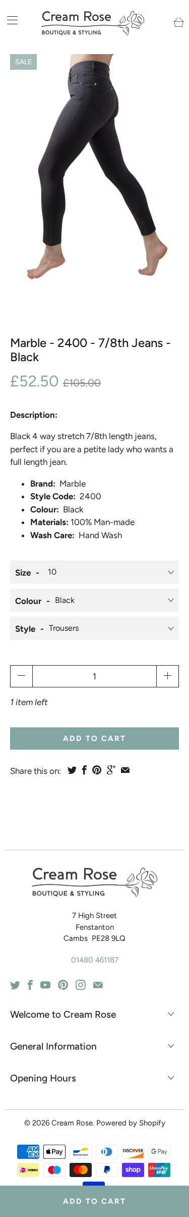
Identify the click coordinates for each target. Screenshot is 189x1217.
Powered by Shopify (130, 1122)
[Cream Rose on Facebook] (30, 985)
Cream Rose (72, 1122)
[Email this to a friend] (125, 769)
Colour (28, 601)
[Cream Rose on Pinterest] (63, 985)
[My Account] (9, 20)
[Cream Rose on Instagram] (81, 985)
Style (25, 629)
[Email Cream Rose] (98, 985)
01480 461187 (94, 960)
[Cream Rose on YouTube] (45, 985)
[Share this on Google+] (111, 769)
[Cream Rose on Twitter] (15, 985)
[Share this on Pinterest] (97, 769)
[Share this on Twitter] (72, 769)
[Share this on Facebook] (84, 769)
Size (23, 573)
